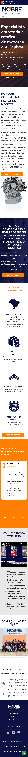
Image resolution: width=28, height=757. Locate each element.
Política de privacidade (14, 744)
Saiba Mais (9, 77)
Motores (14, 717)
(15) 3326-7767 (8, 1)
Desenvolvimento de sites (10, 751)
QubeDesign (21, 751)
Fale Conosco (14, 720)
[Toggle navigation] (3, 15)
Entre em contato (12, 74)
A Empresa (14, 714)
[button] (5, 517)
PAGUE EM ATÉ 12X (9, 3)
